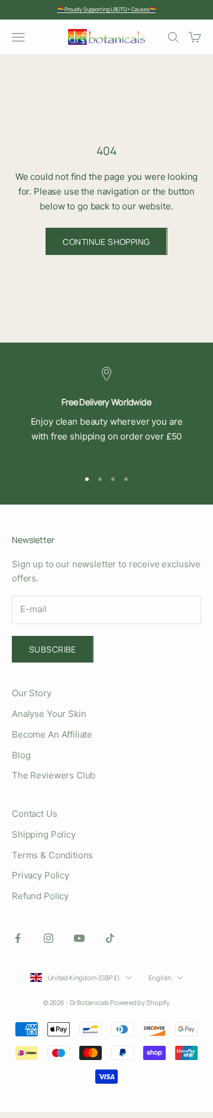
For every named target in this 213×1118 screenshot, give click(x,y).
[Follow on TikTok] (110, 938)
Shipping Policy (44, 834)
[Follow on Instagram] (48, 938)
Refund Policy (40, 895)
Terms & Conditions (52, 855)
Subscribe (52, 649)
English (160, 977)
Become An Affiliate (52, 734)
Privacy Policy (40, 875)
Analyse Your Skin (49, 713)
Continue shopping (106, 241)
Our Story (31, 693)
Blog (21, 755)
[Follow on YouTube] (79, 938)
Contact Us (34, 813)
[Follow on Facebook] (18, 938)
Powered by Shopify (140, 1002)
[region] (106, 412)
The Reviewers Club (53, 775)
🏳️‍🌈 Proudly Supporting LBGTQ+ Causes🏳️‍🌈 (106, 9)
